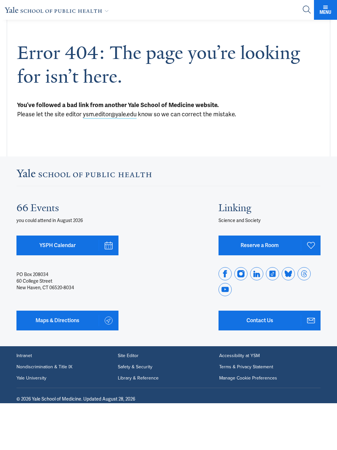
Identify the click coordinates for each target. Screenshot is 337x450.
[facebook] (225, 273)
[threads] (304, 273)
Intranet (24, 356)
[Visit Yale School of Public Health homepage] (84, 175)
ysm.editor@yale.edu (110, 114)
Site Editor (128, 356)
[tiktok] (272, 273)
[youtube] (225, 289)
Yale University (31, 378)
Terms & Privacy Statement (246, 367)
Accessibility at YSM (239, 356)
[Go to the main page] (58, 10)
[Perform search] (307, 10)
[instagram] (240, 273)
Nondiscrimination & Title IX (44, 367)
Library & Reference (138, 378)
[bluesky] (288, 273)
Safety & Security (135, 367)
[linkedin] (256, 273)
